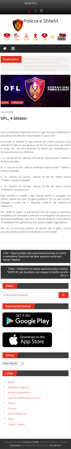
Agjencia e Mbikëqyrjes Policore (24, 398)
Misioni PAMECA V (17, 414)
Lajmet (5, 102)
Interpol (12, 403)
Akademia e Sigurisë (18, 387)
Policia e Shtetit (41, 21)
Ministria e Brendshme (19, 392)
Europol (12, 408)
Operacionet (17, 102)
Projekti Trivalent (16, 424)
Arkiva (11, 382)
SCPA (11, 419)
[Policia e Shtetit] (5, 48)
